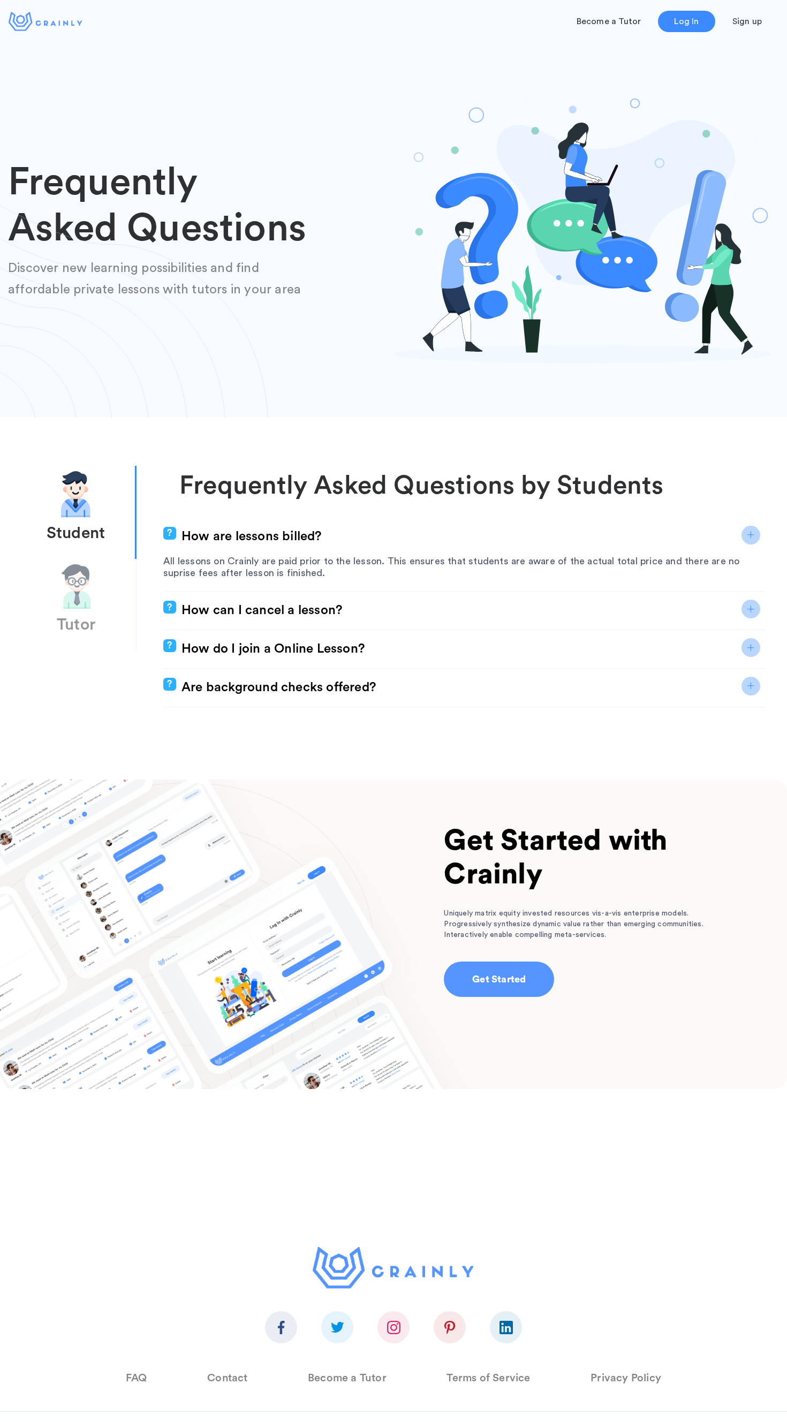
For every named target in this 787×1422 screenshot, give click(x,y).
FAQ (136, 1378)
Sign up (747, 21)
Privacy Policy (626, 1378)
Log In (686, 21)
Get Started (499, 979)
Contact (227, 1378)
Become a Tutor (609, 21)
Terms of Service (488, 1378)
